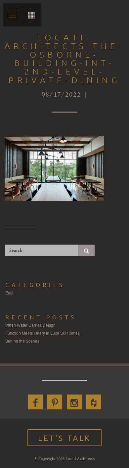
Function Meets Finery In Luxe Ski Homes (42, 333)
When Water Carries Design (30, 325)
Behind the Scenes (22, 341)
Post (9, 292)
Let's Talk (64, 438)
